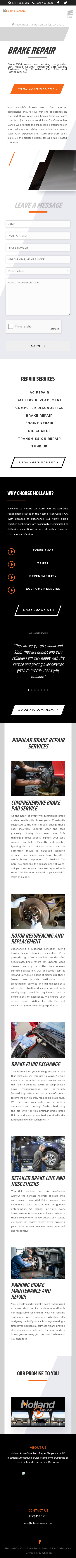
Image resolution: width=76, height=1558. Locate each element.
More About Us (37, 610)
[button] (70, 13)
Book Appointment (36, 89)
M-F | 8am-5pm (21, 2)
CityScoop (45, 1552)
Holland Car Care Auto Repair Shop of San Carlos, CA (37, 1548)
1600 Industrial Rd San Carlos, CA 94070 (39, 24)
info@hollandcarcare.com (66, 3)
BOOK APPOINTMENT (37, 462)
